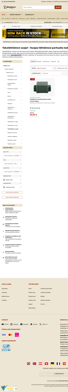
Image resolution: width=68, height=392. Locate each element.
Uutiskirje (4, 300)
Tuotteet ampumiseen (41, 18)
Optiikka (58, 18)
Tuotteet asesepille (51, 18)
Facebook (25, 324)
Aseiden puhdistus (45, 300)
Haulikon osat (22, 18)
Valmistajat (29, 14)
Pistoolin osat (15, 18)
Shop (3, 14)
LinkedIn (35, 324)
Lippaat (27, 18)
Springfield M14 (16, 55)
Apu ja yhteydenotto (9, 1)
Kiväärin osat (8, 18)
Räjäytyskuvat (15, 14)
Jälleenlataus (33, 18)
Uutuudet (4, 292)
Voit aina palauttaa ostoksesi (12, 232)
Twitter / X (45, 324)
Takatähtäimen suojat (34, 116)
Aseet (3, 18)
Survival (43, 304)
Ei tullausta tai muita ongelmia (12, 226)
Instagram (15, 324)
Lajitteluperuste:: (36, 73)
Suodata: (34, 68)
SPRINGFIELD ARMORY (35, 97)
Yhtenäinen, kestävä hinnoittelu (13, 253)
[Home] (4, 26)
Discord (6, 324)
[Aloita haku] (58, 7)
